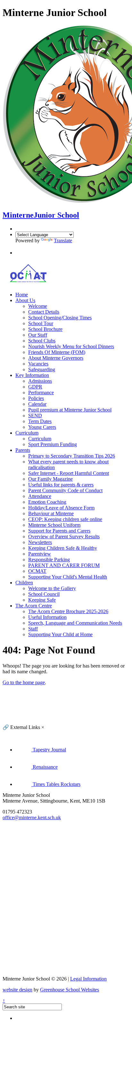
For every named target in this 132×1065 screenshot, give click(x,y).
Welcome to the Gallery (52, 588)
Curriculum (26, 433)
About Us (25, 300)
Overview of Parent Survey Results (64, 536)
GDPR (35, 386)
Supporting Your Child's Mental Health (67, 577)
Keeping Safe (42, 600)
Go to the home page (24, 682)
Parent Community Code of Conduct (65, 490)
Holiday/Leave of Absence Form (61, 507)
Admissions (40, 381)
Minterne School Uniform (54, 525)
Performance (41, 392)
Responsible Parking (49, 559)
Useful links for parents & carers (61, 484)
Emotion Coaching (47, 502)
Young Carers (42, 427)
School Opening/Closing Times (60, 317)
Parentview (39, 554)
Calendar (37, 404)
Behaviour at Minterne (51, 513)
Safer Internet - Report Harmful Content (68, 473)
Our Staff (37, 335)
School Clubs (41, 340)
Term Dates (40, 421)
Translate (63, 240)
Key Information (32, 375)
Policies (36, 398)
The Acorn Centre (33, 605)
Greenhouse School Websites (69, 989)
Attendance (39, 496)
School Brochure (45, 329)
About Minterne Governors (55, 358)
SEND (35, 415)
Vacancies (38, 363)
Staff (33, 628)
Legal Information (88, 978)
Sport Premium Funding (52, 444)
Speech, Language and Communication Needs (75, 623)
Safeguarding (41, 369)
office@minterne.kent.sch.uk (32, 817)
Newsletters (40, 542)
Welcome (37, 306)
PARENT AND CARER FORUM (64, 565)
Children (24, 582)
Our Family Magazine (50, 479)
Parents (22, 450)
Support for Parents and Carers (59, 530)
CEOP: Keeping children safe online (65, 519)
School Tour (40, 323)
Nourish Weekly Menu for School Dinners (71, 346)
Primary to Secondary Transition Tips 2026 (71, 456)
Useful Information (47, 617)
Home (21, 294)
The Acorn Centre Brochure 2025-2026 (68, 611)
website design (17, 989)
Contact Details (43, 312)
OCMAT (37, 571)
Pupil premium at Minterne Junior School (69, 409)
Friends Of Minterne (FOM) (56, 352)
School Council (44, 594)
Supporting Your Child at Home (60, 634)
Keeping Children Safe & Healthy (62, 548)
